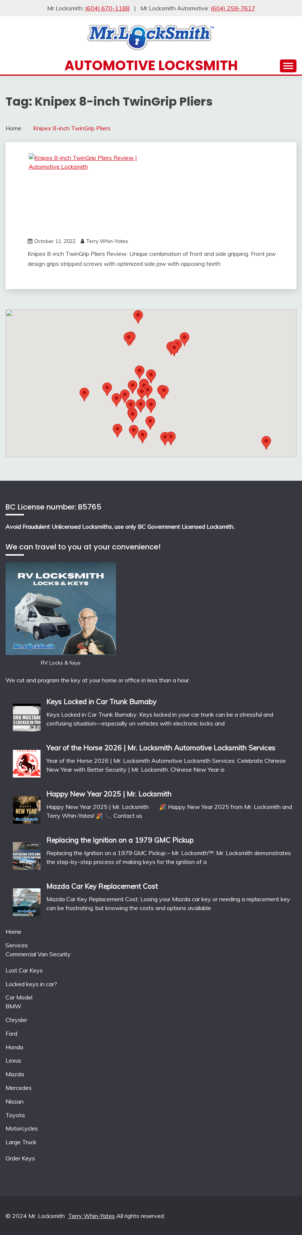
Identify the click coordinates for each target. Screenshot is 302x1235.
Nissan (15, 1101)
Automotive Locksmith (151, 65)
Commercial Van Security (38, 954)
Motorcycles (22, 1128)
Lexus (13, 1060)
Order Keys (20, 1158)
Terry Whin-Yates (107, 241)
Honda (14, 1047)
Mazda (15, 1074)
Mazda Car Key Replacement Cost (102, 886)
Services (17, 945)
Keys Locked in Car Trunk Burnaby (101, 701)
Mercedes (19, 1087)
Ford (11, 1033)
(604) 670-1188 (107, 8)
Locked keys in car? (31, 984)
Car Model (19, 997)
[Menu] (288, 65)
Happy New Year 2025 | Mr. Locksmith (109, 793)
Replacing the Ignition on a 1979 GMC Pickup (120, 840)
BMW (13, 1006)
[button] (174, 349)
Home (13, 931)
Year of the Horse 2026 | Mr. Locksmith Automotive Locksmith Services (160, 747)
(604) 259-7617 (233, 8)
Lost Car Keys (24, 970)
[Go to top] (282, 1216)
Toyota (15, 1115)
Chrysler (16, 1019)
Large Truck (21, 1142)
